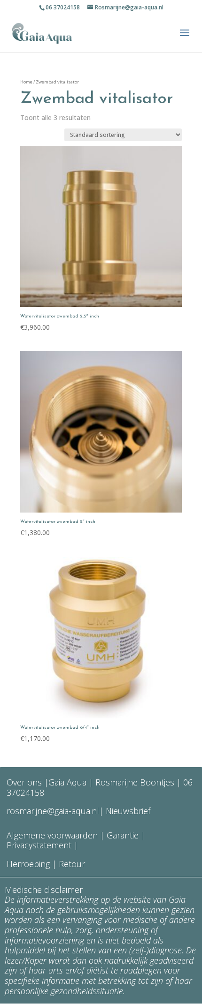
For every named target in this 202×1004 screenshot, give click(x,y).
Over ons (24, 782)
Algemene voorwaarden (52, 835)
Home (26, 82)
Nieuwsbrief (126, 810)
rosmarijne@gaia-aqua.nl (53, 810)
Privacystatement (40, 845)
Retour (72, 863)
